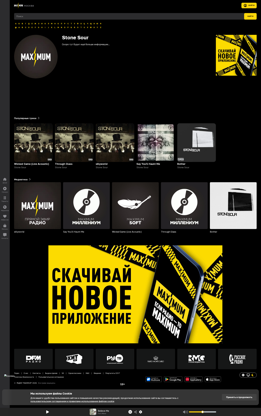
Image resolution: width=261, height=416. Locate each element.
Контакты (37, 373)
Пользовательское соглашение (51, 377)
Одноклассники (74, 373)
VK (63, 373)
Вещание (97, 373)
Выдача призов (51, 373)
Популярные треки (25, 118)
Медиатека (20, 179)
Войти (251, 5)
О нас (26, 373)
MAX (87, 373)
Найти (250, 16)
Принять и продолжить (239, 397)
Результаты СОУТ (112, 373)
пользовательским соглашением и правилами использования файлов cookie (72, 401)
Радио (16, 373)
